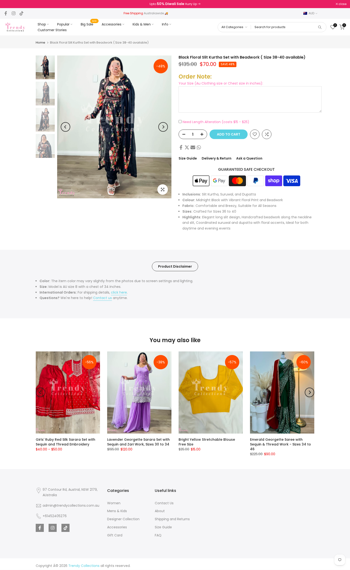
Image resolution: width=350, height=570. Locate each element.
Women (113, 503)
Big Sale (89, 24)
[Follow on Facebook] (6, 13)
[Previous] (65, 127)
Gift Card (114, 535)
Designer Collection (123, 519)
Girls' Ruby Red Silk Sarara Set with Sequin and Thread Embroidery (65, 442)
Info (165, 24)
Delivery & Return (216, 158)
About (160, 511)
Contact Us (164, 503)
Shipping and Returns (172, 519)
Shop (42, 24)
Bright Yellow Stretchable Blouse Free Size (207, 442)
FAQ (158, 535)
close (10, 4)
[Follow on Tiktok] (21, 13)
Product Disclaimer (175, 266)
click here (119, 292)
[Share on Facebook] (181, 147)
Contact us (102, 297)
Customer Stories (52, 30)
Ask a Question (249, 158)
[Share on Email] (192, 147)
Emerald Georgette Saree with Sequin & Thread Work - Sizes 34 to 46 (280, 444)
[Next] (163, 127)
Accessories (111, 24)
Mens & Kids (117, 511)
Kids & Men (142, 24)
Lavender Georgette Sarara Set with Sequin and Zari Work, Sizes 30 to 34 (138, 442)
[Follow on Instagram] (13, 13)
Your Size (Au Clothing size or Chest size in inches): (221, 83)
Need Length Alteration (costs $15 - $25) (216, 121)
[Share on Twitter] (187, 147)
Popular (63, 24)
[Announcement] (175, 4)
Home (40, 42)
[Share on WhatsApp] (198, 147)
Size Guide (188, 158)
